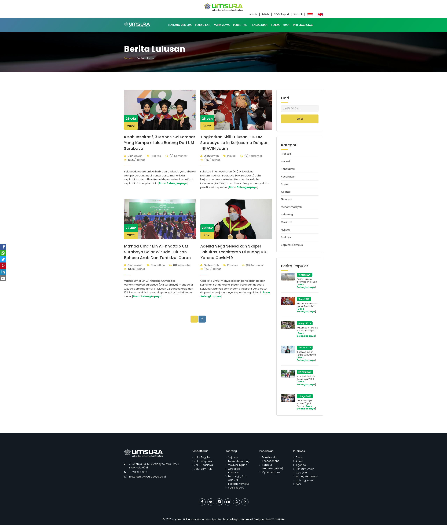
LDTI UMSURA (277, 519)
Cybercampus (271, 472)
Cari (300, 119)
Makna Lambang (239, 461)
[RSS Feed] (244, 501)
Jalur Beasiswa (203, 465)
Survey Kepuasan (307, 476)
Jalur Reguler (202, 457)
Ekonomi (286, 199)
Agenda (301, 465)
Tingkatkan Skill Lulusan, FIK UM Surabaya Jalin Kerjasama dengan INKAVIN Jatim (234, 142)
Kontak (298, 14)
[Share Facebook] (202, 501)
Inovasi (231, 156)
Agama (286, 192)
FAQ (298, 484)
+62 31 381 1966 (138, 472)
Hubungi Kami (304, 480)
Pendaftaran (280, 25)
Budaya (286, 237)
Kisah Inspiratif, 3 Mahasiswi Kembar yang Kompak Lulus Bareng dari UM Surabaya (159, 142)
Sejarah (233, 457)
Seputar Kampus (292, 245)
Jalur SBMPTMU (203, 469)
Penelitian (240, 25)
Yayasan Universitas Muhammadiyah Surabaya (200, 519)
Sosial (284, 184)
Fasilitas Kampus (238, 484)
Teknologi (287, 214)
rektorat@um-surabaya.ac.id (147, 476)
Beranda (129, 58)
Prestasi (156, 156)
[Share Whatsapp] (236, 501)
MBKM (265, 14)
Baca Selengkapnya (173, 183)
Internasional (303, 25)
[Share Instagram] (219, 501)
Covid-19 (286, 222)
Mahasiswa (222, 25)
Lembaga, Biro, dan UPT (237, 478)
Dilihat (136, 160)
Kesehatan (288, 176)
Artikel (299, 461)
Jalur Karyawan (203, 461)
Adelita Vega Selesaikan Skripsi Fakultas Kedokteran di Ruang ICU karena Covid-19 (234, 251)
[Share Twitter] (210, 501)
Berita (299, 457)
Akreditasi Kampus (234, 470)
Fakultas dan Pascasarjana (271, 459)
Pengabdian (259, 25)
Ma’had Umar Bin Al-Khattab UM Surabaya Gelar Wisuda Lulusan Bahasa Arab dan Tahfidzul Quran (157, 251)
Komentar (178, 156)
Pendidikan (202, 25)
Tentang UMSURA (180, 25)
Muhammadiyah (291, 207)
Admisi (253, 14)
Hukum (285, 229)
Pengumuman (305, 469)
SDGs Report (281, 14)
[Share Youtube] (227, 501)
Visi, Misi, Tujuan (237, 465)
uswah (134, 156)
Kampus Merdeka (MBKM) (272, 466)
